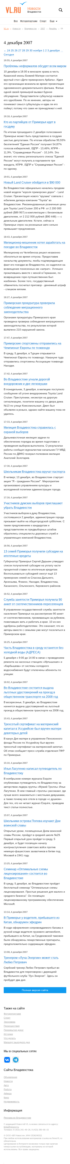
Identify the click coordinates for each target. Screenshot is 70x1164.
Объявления (10, 1077)
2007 (43, 28)
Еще (52, 21)
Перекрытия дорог (14, 1030)
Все (16, 21)
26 (16, 50)
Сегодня (9, 54)
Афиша (8, 1093)
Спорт (43, 21)
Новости (34, 8)
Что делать (10, 1038)
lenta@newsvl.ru (11, 1127)
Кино (6, 1097)
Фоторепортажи (28, 21)
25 (12, 50)
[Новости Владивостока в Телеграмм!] (15, 1059)
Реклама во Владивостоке (17, 1118)
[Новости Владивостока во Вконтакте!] (7, 1059)
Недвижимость (11, 1101)
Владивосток (30, 28)
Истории (8, 1034)
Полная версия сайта (35, 990)
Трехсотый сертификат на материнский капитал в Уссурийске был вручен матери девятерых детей (32, 729)
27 (19, 50)
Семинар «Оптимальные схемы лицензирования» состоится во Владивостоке (26, 874)
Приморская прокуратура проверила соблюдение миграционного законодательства (29, 307)
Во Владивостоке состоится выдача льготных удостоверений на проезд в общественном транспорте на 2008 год (31, 692)
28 (23, 50)
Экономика (9, 1022)
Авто (6, 1085)
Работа (8, 1089)
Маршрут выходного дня (17, 1042)
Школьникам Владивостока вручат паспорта (34, 471)
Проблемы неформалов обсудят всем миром (35, 66)
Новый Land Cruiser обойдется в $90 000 (32, 182)
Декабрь (53, 28)
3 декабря (53, 50)
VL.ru (16, 7)
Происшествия (12, 1026)
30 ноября (35, 50)
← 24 (7, 50)
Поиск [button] (60, 10)
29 (27, 50)
